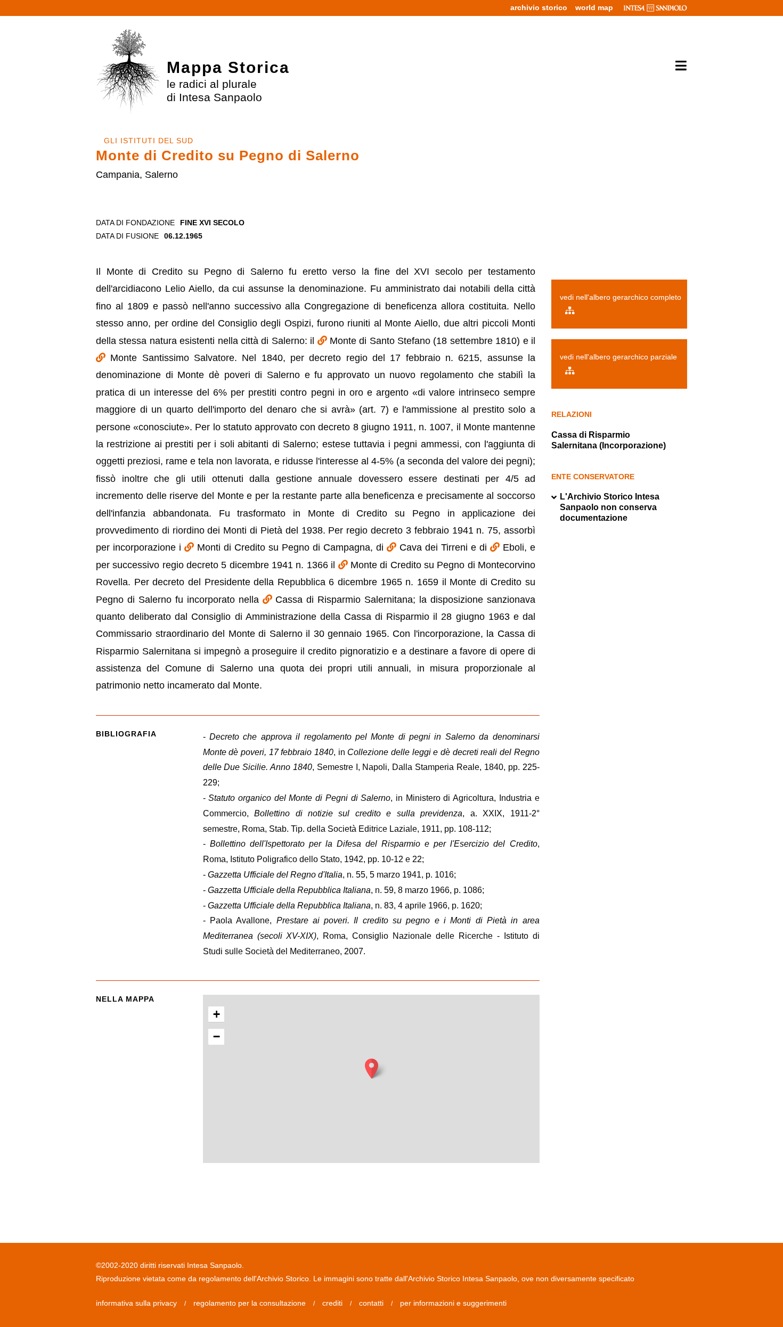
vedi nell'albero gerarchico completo (620, 297)
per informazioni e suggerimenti (453, 1303)
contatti (371, 1303)
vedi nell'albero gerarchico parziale (618, 357)
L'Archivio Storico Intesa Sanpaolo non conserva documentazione (609, 507)
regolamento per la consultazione (249, 1303)
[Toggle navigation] (677, 66)
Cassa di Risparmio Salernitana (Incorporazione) (608, 440)
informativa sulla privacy (136, 1303)
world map (594, 7)
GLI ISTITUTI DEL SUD (148, 140)
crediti (332, 1303)
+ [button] (216, 1014)
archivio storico (538, 7)
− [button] (216, 1036)
